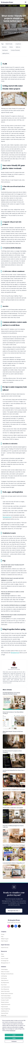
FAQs (2, 936)
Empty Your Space (5, 971)
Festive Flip (3, 1015)
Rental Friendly (9, 43)
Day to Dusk (4, 984)
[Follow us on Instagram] (8, 926)
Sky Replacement (5, 982)
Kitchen (11, 47)
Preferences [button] (12, 1030)
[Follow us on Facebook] (15, 926)
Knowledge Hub (4, 960)
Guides (2, 956)
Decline (14, 1038)
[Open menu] (25, 2)
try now (23, 5)
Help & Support (4, 941)
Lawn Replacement (5, 987)
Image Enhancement (5, 1004)
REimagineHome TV (5, 962)
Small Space (5, 50)
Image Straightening (5, 1008)
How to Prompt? (4, 958)
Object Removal (4, 980)
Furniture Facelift (5, 1000)
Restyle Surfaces (5, 1002)
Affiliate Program (4, 938)
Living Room (18, 43)
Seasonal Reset (4, 1013)
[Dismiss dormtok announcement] (27, 6)
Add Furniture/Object (5, 995)
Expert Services (4, 947)
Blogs (2, 954)
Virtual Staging (4, 969)
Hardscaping (4, 978)
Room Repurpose (5, 989)
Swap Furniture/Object (6, 997)
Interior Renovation (5, 991)
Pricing (2, 934)
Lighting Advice (5, 53)
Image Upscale (4, 1006)
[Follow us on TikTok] (12, 926)
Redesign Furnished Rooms (7, 973)
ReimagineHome (7, 517)
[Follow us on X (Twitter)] (19, 926)
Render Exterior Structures (7, 993)
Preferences (14, 1041)
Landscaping (4, 976)
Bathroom (18, 47)
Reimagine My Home (13, 910)
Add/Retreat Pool (5, 1011)
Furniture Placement (15, 50)
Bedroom (4, 47)
